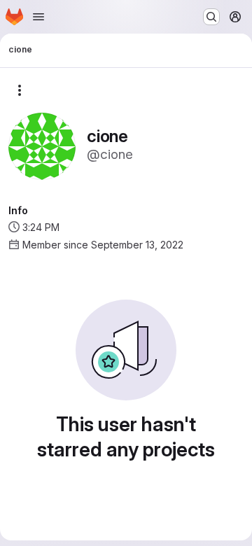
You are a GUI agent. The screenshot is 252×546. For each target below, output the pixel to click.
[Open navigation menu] (38, 17)
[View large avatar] (42, 145)
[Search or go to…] (211, 16)
